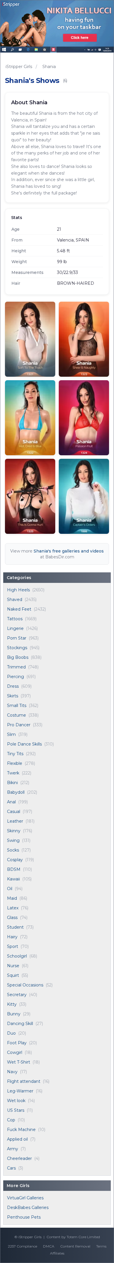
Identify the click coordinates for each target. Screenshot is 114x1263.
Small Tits (16, 705)
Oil (9, 888)
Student (15, 927)
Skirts (12, 696)
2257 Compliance (22, 1246)
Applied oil (17, 1139)
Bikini (12, 782)
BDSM (13, 869)
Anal (11, 802)
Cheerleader (19, 1158)
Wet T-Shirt (18, 1062)
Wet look (16, 1100)
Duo (11, 1033)
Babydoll (16, 792)
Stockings (17, 647)
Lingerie (15, 628)
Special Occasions (25, 985)
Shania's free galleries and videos (69, 551)
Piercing (15, 676)
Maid (12, 898)
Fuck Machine (21, 1129)
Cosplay (15, 859)
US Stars (15, 1110)
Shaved (14, 599)
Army (12, 1148)
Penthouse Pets (24, 1217)
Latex (12, 908)
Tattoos (15, 618)
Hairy (12, 936)
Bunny (13, 1014)
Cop (11, 1120)
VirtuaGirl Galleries (25, 1198)
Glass (12, 917)
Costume (16, 715)
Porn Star (16, 638)
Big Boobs (17, 657)
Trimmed (16, 667)
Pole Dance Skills (24, 744)
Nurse (13, 965)
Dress (13, 686)
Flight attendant (23, 1081)
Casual (13, 811)
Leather (15, 821)
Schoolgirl (17, 956)
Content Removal (75, 1246)
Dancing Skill (20, 1023)
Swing (13, 840)
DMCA (48, 1246)
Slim (11, 734)
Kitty (12, 1004)
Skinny (13, 830)
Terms (101, 1246)
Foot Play (17, 1042)
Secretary (17, 994)
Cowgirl (14, 1052)
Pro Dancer (18, 724)
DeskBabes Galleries (28, 1207)
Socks (13, 850)
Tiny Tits (15, 753)
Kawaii (13, 879)
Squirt (13, 975)
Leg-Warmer (20, 1091)
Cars (11, 1168)
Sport (12, 946)
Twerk (13, 773)
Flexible (14, 763)
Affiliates (57, 1253)
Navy (12, 1071)
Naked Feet (19, 609)
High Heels (18, 590)
